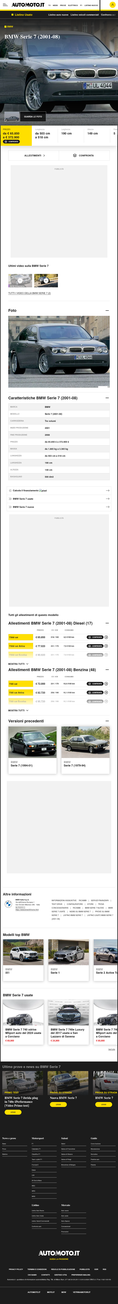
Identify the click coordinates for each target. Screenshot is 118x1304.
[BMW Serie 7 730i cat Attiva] (106, 692)
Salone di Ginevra (67, 1154)
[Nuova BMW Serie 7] (46, 280)
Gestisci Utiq (60, 1275)
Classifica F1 (36, 1154)
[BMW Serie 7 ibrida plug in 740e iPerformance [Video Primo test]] (22, 1083)
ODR (96, 1269)
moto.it (51, 1292)
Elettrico (5, 1154)
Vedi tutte (111, 1049)
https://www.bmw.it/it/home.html (27, 909)
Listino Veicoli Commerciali (40, 1221)
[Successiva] (105, 352)
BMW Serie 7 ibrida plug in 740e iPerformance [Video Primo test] (21, 1102)
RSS (104, 1269)
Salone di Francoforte (68, 1149)
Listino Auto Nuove (38, 1211)
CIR (33, 1175)
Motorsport (38, 1138)
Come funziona (95, 1144)
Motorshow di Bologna (68, 1165)
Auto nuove (65, 1211)
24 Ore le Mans (37, 1181)
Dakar (34, 1170)
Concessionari (65, 1226)
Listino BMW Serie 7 (73, 915)
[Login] (113, 5)
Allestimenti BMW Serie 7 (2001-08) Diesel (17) (50, 623)
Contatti (45, 1275)
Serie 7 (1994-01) (22, 764)
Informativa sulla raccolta (13, 1302)
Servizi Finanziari (100, 900)
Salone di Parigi (66, 1159)
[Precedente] (13, 352)
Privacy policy (16, 1269)
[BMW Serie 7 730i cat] (106, 684)
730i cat (13, 683)
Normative (94, 1154)
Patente (93, 1165)
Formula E (35, 1165)
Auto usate (64, 1216)
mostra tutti (16, 663)
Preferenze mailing (80, 1275)
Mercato (65, 1205)
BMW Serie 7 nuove (23, 507)
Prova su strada (106, 1092)
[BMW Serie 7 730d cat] (106, 637)
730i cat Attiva (16, 692)
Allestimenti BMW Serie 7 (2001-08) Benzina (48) (52, 669)
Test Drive (57, 904)
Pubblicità (85, 1269)
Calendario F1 (36, 1149)
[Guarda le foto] (11, 117)
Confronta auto (109, 14)
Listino (35, 1205)
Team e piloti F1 (37, 1159)
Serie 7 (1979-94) (75, 764)
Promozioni (64, 1232)
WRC (33, 1191)
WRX (33, 1196)
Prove (4, 1149)
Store (90, 904)
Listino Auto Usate (38, 1216)
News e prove (9, 1138)
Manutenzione (95, 1149)
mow (63, 1292)
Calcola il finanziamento (26, 490)
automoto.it (34, 1292)
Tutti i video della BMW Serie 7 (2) (29, 293)
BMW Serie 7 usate (23, 498)
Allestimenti (32, 155)
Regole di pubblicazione (63, 1269)
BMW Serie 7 (104, 1098)
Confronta (13, 142)
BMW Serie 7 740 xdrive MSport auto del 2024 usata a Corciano (23, 1032)
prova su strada (61, 1092)
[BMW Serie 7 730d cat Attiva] (106, 646)
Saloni (64, 1138)
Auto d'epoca (65, 1221)
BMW (10, 26)
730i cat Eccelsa (17, 701)
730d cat (13, 637)
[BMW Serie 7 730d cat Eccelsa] (106, 655)
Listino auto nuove (58, 14)
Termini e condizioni (37, 1269)
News (4, 1144)
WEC (33, 1186)
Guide (94, 1138)
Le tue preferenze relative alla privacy (48, 1302)
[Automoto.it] (28, 5)
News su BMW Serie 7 (80, 911)
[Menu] (5, 5)
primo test (12, 1092)
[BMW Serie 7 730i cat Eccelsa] (106, 701)
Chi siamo (32, 1275)
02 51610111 (20, 907)
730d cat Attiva (17, 646)
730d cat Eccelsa (18, 654)
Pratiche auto (95, 1159)
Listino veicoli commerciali (85, 14)
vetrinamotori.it (81, 1292)
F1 (32, 1144)
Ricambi (83, 900)
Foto (12, 310)
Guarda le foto (33, 116)
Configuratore (75, 904)
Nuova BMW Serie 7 (63, 1098)
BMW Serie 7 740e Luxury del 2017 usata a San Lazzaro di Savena (67, 1032)
